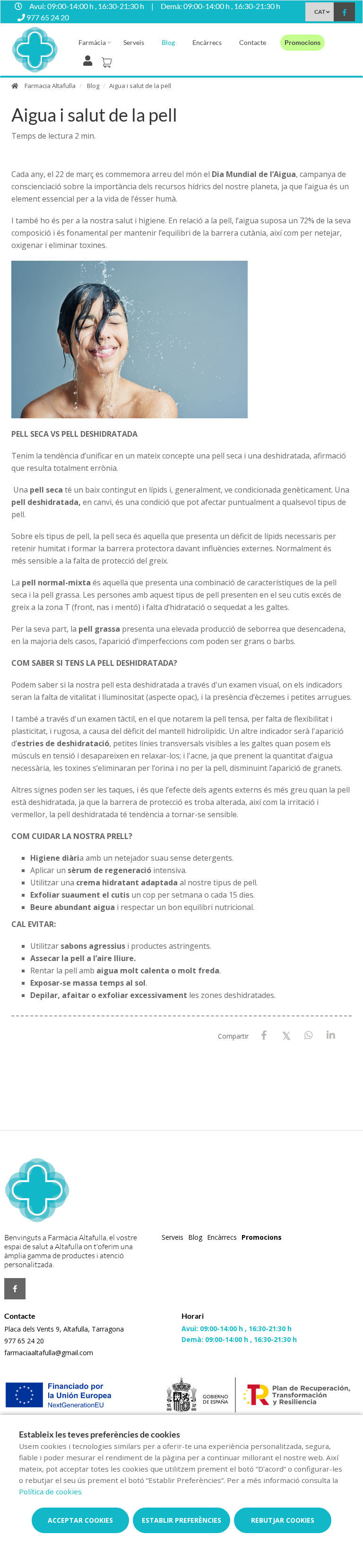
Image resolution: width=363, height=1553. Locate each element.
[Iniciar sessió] (89, 59)
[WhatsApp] (308, 1035)
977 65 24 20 (24, 1340)
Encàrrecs (207, 42)
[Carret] (108, 60)
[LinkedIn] (330, 1035)
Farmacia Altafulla (50, 85)
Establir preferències (181, 1520)
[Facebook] (264, 1035)
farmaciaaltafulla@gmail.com (48, 1352)
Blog (168, 42)
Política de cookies (50, 1491)
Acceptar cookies (80, 1520)
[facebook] (344, 13)
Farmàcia (92, 42)
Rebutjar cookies (282, 1520)
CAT (319, 11)
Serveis (133, 42)
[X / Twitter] (286, 1035)
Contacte (252, 42)
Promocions (302, 42)
